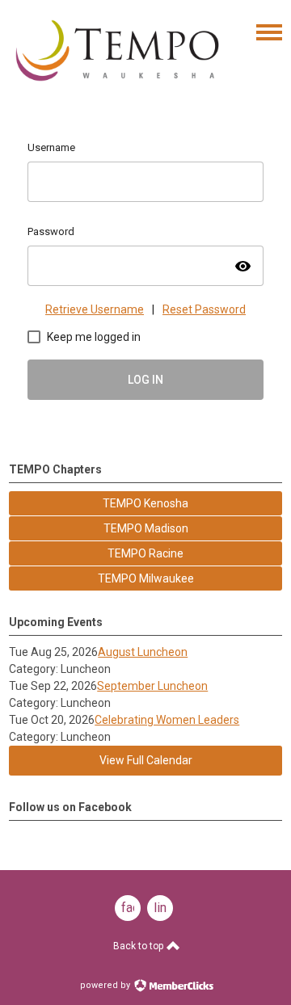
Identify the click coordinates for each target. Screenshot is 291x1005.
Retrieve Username (94, 309)
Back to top (139, 946)
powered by (106, 985)
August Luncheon (143, 651)
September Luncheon (152, 685)
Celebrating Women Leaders (167, 719)
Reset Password (204, 309)
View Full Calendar (145, 760)
